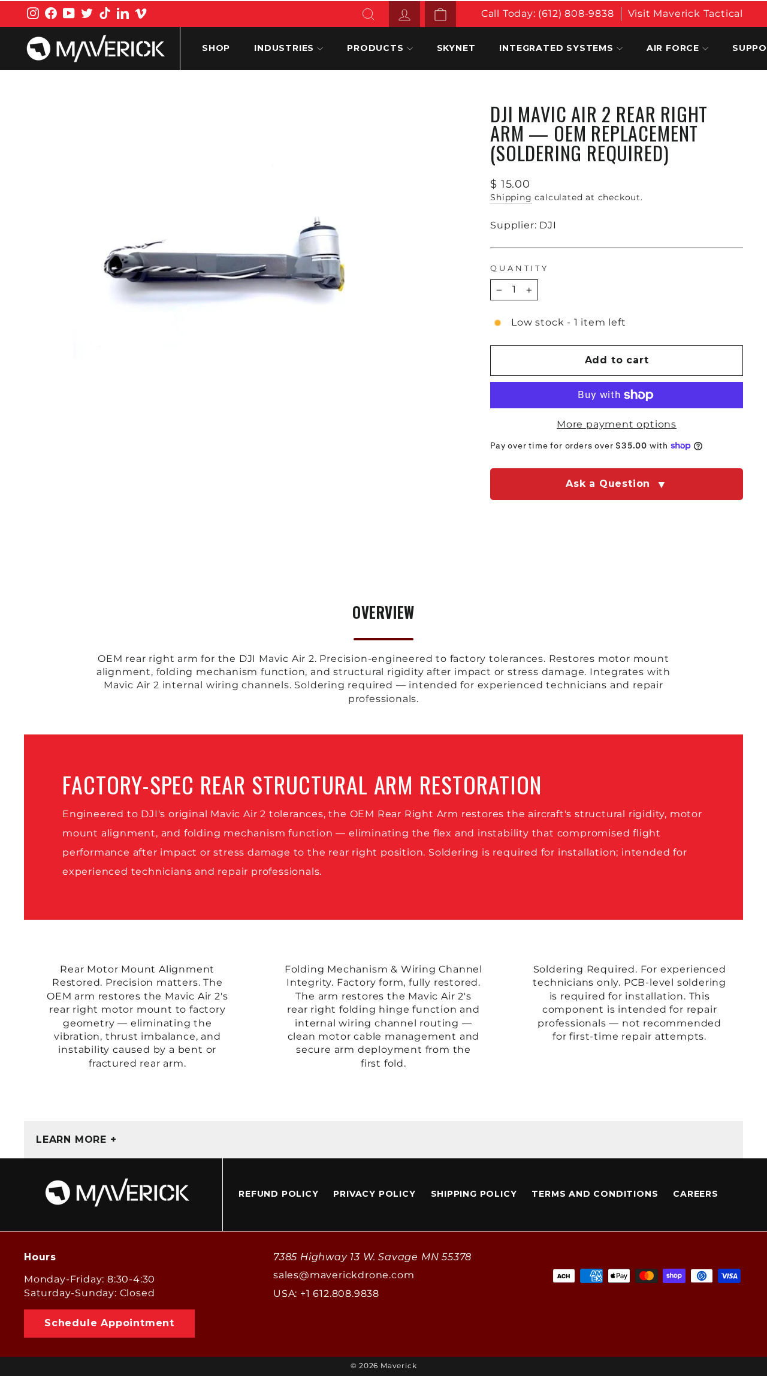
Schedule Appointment (109, 1323)
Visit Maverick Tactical (685, 13)
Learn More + (76, 1139)
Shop (216, 48)
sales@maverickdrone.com (343, 1275)
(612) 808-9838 (576, 13)
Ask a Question (617, 484)
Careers (695, 1193)
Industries (284, 48)
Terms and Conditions (595, 1193)
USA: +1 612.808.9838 (326, 1293)
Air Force (673, 48)
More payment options (617, 424)
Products (375, 48)
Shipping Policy (474, 1193)
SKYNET (456, 48)
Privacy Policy (374, 1193)
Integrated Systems (556, 48)
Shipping (511, 197)
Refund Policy (278, 1193)
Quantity (519, 268)
